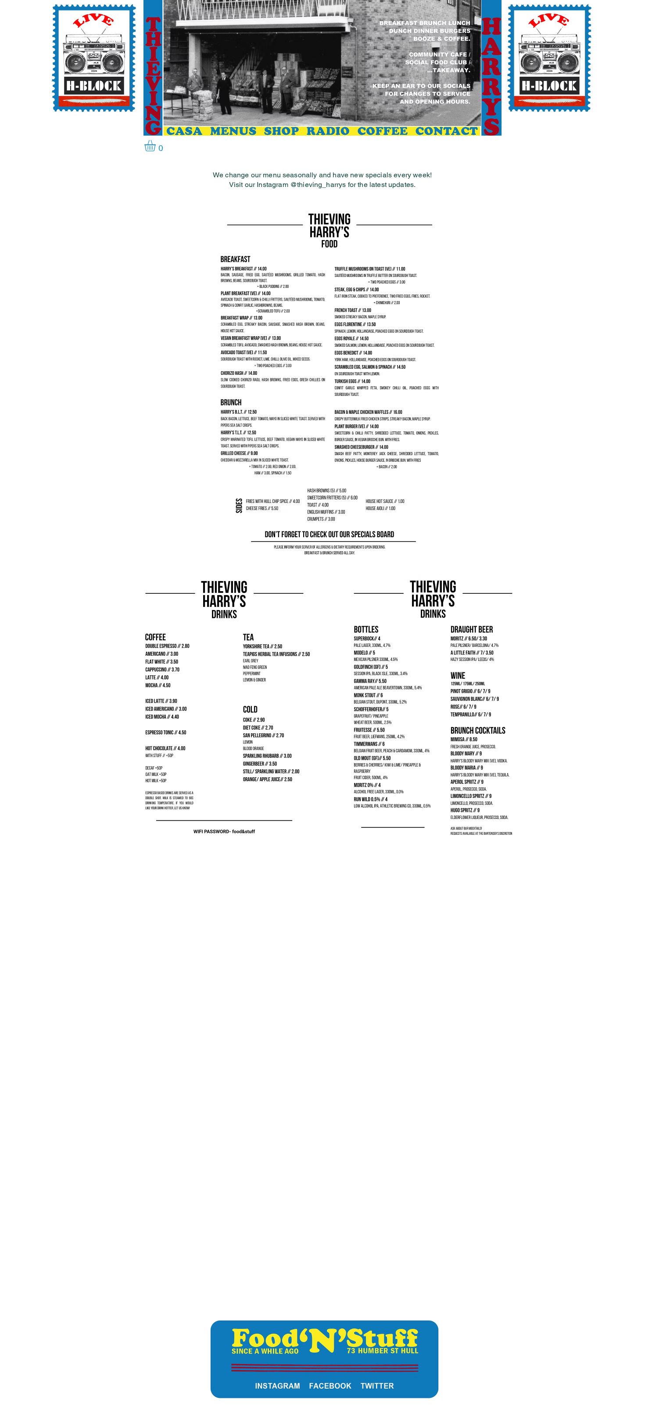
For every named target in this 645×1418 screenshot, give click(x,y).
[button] (156, 145)
